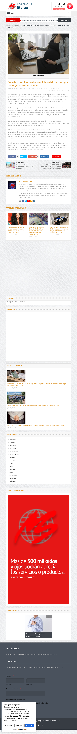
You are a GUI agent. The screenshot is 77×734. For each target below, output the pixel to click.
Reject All (19, 725)
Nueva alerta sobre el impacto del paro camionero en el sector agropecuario (51, 166)
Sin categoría (13, 475)
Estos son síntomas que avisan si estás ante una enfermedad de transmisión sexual (36, 425)
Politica (12, 466)
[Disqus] (38, 268)
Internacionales (14, 454)
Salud (11, 472)
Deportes (12, 443)
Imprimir (53, 90)
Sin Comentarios (54, 88)
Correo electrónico (13, 689)
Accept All (29, 725)
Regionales (13, 469)
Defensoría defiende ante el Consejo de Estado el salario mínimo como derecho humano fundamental (38, 230)
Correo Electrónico (64, 90)
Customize (8, 725)
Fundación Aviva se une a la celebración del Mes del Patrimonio (26, 166)
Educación (13, 448)
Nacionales (46, 88)
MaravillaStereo (20, 88)
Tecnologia (13, 478)
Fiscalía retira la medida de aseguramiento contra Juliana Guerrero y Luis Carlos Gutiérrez (17, 230)
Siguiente (55, 163)
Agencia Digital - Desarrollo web (50, 721)
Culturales (13, 440)
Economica (13, 446)
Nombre (8, 684)
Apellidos (29, 684)
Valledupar (13, 481)
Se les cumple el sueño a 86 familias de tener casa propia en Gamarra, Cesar (33, 405)
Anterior (21, 163)
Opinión (12, 463)
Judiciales (12, 457)
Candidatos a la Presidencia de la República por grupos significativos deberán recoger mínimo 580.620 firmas (36, 384)
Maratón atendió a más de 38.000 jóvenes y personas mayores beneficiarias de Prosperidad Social (59, 230)
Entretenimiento (14, 451)
